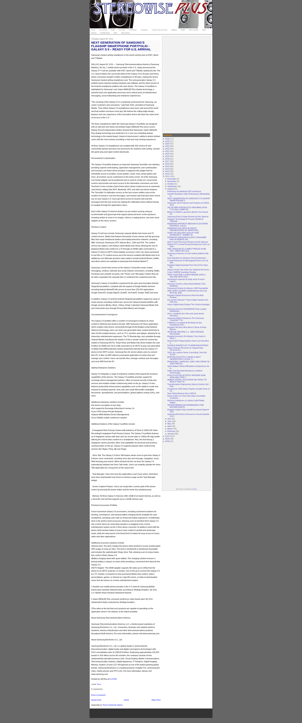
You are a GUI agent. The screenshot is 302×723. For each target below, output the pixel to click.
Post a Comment (98, 695)
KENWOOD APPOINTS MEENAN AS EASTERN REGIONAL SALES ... (187, 225)
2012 (167, 174)
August (170, 189)
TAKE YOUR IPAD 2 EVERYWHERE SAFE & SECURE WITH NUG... (186, 276)
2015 (167, 166)
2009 (167, 439)
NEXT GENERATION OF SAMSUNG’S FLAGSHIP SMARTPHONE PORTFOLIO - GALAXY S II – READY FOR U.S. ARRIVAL (121, 46)
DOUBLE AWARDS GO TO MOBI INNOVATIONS (187, 345)
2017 (167, 161)
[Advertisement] (186, 84)
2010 (167, 436)
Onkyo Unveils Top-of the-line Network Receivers (188, 270)
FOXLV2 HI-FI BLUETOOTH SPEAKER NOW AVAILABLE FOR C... (186, 376)
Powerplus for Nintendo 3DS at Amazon (184, 191)
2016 (167, 164)
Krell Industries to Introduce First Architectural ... (187, 258)
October (170, 184)
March (170, 429)
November (171, 181)
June (169, 421)
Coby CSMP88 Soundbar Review (181, 272)
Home (126, 700)
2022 (167, 149)
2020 (167, 154)
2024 (167, 144)
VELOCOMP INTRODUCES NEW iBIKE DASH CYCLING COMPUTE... (187, 208)
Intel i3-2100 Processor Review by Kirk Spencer (187, 242)
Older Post (155, 700)
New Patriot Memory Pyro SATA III (181, 393)
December (171, 179)
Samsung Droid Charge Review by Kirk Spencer (188, 217)
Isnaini (194, 489)
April (169, 426)
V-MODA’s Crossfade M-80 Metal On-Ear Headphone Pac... (184, 324)
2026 (167, 139)
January (170, 434)
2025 (167, 141)
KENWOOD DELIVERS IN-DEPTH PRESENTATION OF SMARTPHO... (183, 229)
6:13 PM (113, 679)
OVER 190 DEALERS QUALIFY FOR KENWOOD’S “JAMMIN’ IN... (183, 234)
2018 (167, 159)
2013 (167, 171)
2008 (167, 441)
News (99, 684)
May (169, 424)
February (171, 431)
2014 (167, 169)
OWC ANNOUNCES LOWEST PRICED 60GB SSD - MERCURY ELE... (186, 250)
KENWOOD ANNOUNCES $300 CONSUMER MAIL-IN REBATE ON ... (186, 238)
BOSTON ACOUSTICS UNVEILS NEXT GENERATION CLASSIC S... (184, 358)
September (172, 186)
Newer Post (96, 700)
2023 (167, 146)
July (169, 419)
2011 (167, 176)
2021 (167, 151)
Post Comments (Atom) (113, 705)
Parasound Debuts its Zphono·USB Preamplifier (187, 288)
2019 (167, 156)
